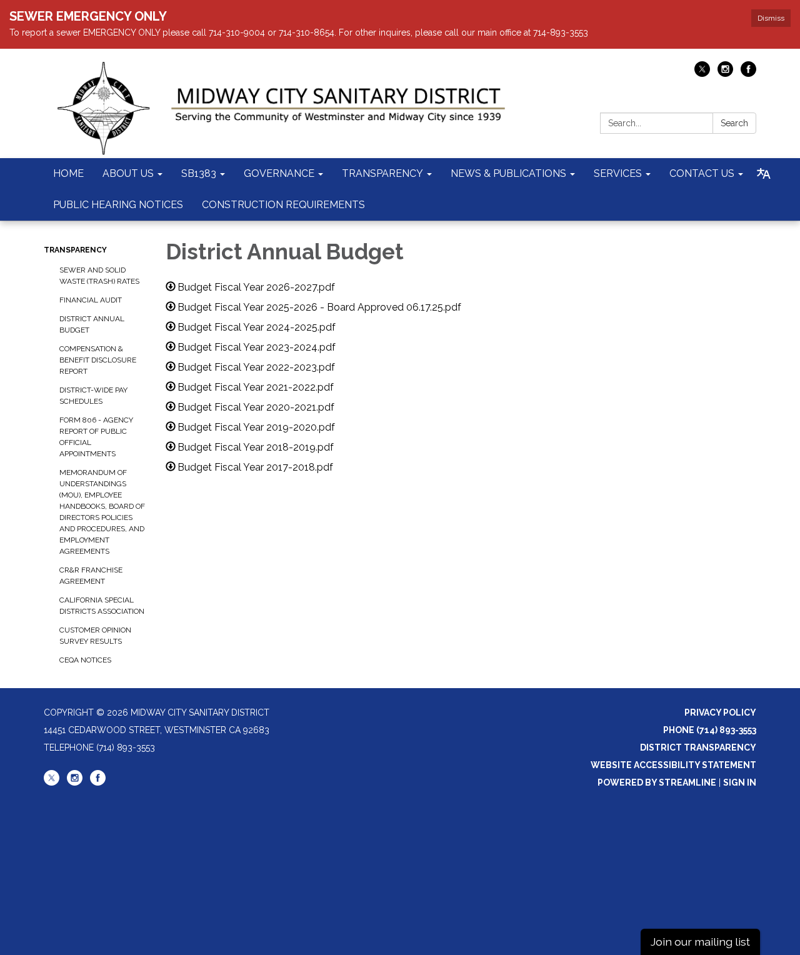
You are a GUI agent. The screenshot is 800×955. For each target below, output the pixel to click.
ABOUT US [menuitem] (128, 173)
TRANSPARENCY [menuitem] (382, 173)
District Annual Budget (91, 324)
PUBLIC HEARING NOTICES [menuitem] (118, 205)
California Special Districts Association (101, 606)
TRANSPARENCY (75, 250)
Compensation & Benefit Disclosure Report (97, 360)
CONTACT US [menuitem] (701, 173)
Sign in (739, 783)
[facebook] (748, 73)
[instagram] (725, 73)
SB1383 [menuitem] (198, 173)
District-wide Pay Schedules (93, 396)
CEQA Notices (85, 660)
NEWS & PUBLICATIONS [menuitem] (508, 173)
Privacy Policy (720, 713)
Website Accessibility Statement (673, 765)
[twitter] (702, 73)
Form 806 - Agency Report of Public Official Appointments (96, 437)
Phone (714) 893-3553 (709, 730)
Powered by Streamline (657, 783)
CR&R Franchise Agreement (90, 576)
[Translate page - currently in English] (763, 173)
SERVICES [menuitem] (618, 173)
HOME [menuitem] (68, 173)
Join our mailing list (700, 941)
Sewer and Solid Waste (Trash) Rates (99, 276)
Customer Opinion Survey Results (95, 636)
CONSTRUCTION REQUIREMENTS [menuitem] (283, 205)
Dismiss (771, 18)
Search (734, 123)
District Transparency (698, 747)
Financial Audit (90, 300)
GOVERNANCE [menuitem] (279, 173)
